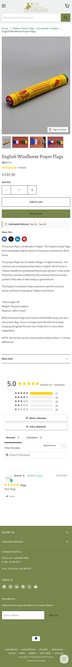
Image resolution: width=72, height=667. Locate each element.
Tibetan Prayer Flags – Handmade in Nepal (35, 28)
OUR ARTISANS (28, 649)
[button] (6, 142)
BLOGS (12, 653)
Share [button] (12, 496)
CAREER (32, 653)
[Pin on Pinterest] (24, 239)
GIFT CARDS (45, 653)
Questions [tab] (32, 437)
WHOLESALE (57, 649)
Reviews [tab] (10, 437)
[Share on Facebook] (4, 239)
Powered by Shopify (36, 660)
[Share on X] (11, 239)
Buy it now (36, 213)
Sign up (53, 615)
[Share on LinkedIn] (17, 239)
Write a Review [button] (37, 418)
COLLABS (59, 653)
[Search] (65, 18)
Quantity (6, 182)
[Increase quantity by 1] (32, 190)
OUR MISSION (11, 649)
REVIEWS (43, 649)
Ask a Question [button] (38, 426)
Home (5, 28)
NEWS (22, 653)
